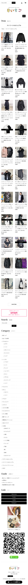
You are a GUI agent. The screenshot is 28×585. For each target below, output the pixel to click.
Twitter (14, 497)
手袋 (5, 446)
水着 (5, 434)
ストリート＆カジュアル (8, 462)
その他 (4, 426)
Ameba (14, 500)
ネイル (5, 437)
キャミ (5, 374)
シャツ (5, 383)
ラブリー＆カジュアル (8, 459)
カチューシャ (7, 349)
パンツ (5, 395)
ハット (5, 346)
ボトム (4, 389)
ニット (5, 364)
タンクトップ (7, 380)
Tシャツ (6, 368)
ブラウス (6, 377)
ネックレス (6, 352)
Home (3, 28)
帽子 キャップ (6, 416)
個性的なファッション (8, 419)
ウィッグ (6, 443)
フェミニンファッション (8, 465)
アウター (5, 398)
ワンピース (5, 386)
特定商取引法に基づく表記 (8, 484)
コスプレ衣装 (6, 407)
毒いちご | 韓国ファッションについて (10, 478)
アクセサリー (6, 341)
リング (5, 356)
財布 (5, 452)
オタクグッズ (7, 455)
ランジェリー (6, 401)
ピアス (5, 343)
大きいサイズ (6, 422)
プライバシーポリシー (7, 482)
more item (14, 304)
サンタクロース (6, 410)
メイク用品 (6, 440)
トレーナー (6, 371)
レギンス (5, 404)
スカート (6, 392)
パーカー (6, 361)
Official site (14, 494)
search (13, 2)
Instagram (14, 503)
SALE (4, 468)
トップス (5, 359)
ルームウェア (7, 431)
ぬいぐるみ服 (6, 338)
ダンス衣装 (5, 413)
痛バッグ (5, 335)
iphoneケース (7, 428)
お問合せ (4, 480)
